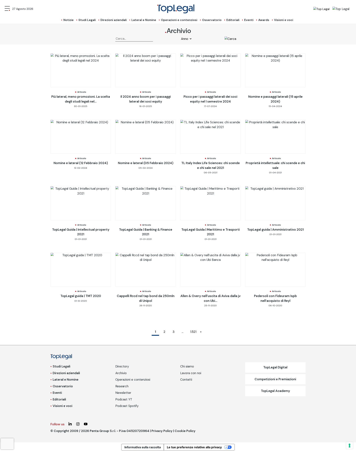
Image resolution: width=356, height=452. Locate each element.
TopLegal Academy (275, 391)
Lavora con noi (190, 373)
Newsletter (123, 393)
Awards (263, 20)
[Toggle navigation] (7, 8)
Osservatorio (212, 20)
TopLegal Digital (275, 367)
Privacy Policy (161, 431)
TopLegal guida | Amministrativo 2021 (275, 229)
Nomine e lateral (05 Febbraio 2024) (145, 163)
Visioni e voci (283, 20)
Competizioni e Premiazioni (275, 379)
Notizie (68, 20)
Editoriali (232, 20)
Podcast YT (123, 399)
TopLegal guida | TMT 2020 (80, 296)
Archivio (121, 373)
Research (121, 386)
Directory (122, 366)
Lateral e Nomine (143, 20)
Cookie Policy (185, 431)
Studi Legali (87, 20)
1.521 (192, 332)
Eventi (248, 20)
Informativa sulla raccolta (142, 447)
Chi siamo (187, 366)
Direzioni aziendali (113, 20)
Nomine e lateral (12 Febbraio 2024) (81, 163)
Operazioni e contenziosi (179, 20)
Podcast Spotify (127, 406)
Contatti (186, 379)
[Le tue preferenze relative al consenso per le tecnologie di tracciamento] (349, 445)
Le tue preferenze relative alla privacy (194, 447)
